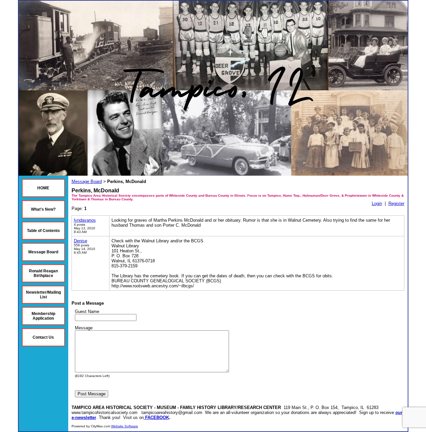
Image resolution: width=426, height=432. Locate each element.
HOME (43, 188)
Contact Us (43, 337)
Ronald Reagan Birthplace (43, 273)
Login (377, 203)
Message (84, 327)
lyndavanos (85, 220)
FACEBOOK (157, 417)
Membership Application (43, 316)
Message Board (43, 252)
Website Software (124, 426)
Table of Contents (43, 230)
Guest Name (87, 311)
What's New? (43, 209)
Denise (80, 240)
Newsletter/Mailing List (43, 294)
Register (396, 203)
